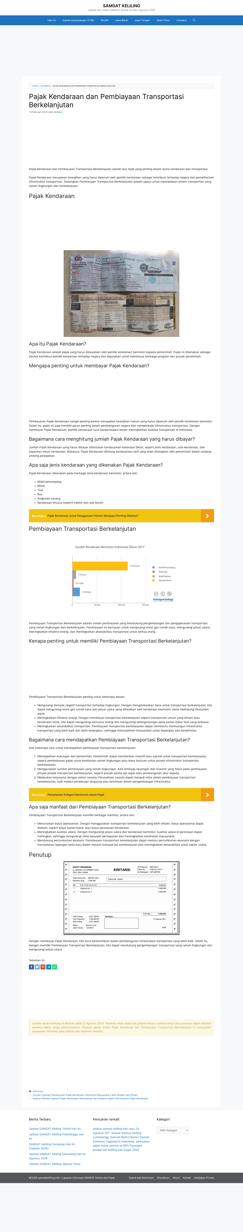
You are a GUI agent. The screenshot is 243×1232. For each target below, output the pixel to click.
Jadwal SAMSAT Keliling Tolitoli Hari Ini (55, 1128)
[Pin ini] (42, 966)
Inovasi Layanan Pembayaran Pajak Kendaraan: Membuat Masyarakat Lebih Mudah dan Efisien (85, 1095)
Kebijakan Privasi (204, 1177)
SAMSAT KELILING (121, 5)
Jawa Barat (121, 20)
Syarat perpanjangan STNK (78, 20)
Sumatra (181, 20)
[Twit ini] (37, 966)
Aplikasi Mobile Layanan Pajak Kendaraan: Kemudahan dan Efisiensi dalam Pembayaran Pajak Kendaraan (90, 1098)
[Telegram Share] (48, 966)
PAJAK (104, 20)
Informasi (38, 1091)
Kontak (187, 1177)
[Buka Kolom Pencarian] (194, 20)
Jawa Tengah (142, 20)
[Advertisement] (121, 52)
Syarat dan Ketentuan (141, 1177)
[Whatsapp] (54, 966)
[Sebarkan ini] (31, 966)
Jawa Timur (163, 20)
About (176, 1177)
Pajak (111, 1177)
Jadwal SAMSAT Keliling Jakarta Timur (55, 1164)
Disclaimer (163, 1177)
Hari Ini (52, 20)
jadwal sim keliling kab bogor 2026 (116, 1150)
